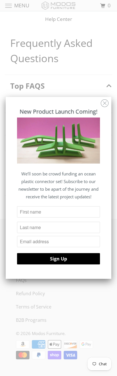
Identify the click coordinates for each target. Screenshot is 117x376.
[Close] (104, 102)
